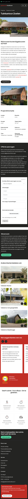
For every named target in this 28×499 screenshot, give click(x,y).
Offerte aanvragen (6, 437)
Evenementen (4, 460)
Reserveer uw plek (7, 495)
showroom (5, 62)
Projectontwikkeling (5, 451)
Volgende (5, 220)
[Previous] (22, 281)
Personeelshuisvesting (6, 449)
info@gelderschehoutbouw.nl (8, 481)
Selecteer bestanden (14, 213)
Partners (3, 467)
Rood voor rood (4, 453)
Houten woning (4, 446)
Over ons (3, 463)
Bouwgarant (4, 465)
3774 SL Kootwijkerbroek (7, 477)
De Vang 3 (3, 474)
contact (18, 77)
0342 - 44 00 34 (5, 479)
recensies (9, 69)
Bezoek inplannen (6, 254)
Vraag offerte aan (6, 81)
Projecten (3, 10)
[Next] (25, 281)
